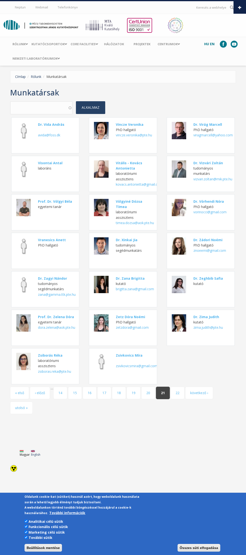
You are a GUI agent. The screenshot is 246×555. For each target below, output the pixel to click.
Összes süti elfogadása (199, 548)
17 (104, 393)
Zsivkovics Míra (129, 355)
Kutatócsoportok (48, 44)
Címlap (20, 76)
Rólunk (18, 44)
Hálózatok (114, 44)
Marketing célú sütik (47, 532)
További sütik (40, 537)
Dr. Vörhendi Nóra (208, 201)
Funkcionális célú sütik (48, 526)
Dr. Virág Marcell (207, 124)
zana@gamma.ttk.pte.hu (57, 294)
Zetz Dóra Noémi (130, 317)
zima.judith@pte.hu (208, 327)
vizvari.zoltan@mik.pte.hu (212, 179)
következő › (199, 393)
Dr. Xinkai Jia (126, 240)
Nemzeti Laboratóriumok (34, 58)
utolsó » (21, 407)
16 (90, 393)
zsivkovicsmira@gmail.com (136, 366)
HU (206, 44)
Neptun (20, 7)
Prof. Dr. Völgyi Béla (55, 201)
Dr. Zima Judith (206, 317)
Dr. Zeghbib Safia (208, 278)
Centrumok (168, 44)
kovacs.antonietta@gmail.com (139, 184)
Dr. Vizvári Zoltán (208, 163)
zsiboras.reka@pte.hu (54, 371)
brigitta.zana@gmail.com (135, 289)
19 (133, 393)
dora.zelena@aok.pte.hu (56, 327)
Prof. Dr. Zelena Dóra (56, 317)
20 (148, 393)
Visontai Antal (50, 163)
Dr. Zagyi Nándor (52, 278)
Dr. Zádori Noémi (207, 240)
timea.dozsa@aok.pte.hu (135, 223)
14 (60, 393)
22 (177, 393)
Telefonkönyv (68, 7)
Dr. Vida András (51, 124)
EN (212, 44)
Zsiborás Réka (50, 355)
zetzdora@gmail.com (132, 327)
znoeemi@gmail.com (209, 250)
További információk (67, 513)
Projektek (142, 44)
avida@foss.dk (49, 135)
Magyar (25, 455)
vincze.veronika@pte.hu (134, 135)
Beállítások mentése (43, 548)
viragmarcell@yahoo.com (213, 135)
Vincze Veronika (129, 124)
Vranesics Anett (52, 240)
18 (119, 393)
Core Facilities (83, 44)
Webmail (41, 7)
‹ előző (40, 393)
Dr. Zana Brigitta (130, 278)
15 (75, 393)
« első (19, 393)
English (35, 455)
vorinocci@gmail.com (210, 212)
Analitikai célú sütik (46, 521)
